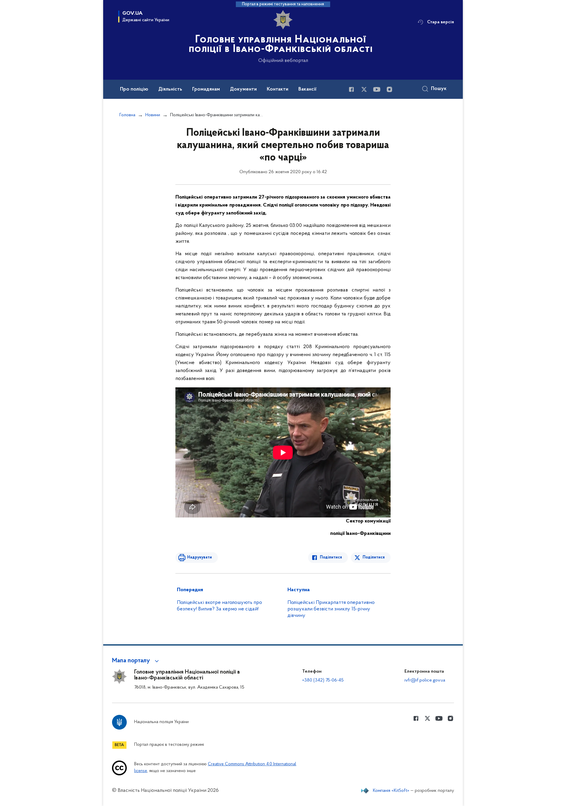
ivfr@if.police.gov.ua (424, 680)
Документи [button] (243, 89)
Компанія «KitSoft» (391, 790)
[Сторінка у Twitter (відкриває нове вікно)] (364, 89)
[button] (136, 660)
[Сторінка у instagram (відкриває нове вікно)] (389, 89)
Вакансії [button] (307, 89)
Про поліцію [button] (134, 89)
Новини (152, 115)
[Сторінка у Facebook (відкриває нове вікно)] (351, 89)
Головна (127, 115)
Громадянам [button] (206, 89)
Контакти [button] (277, 89)
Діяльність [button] (170, 89)
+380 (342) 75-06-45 (323, 680)
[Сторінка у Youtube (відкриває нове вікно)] (376, 89)
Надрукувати (199, 557)
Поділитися (331, 557)
